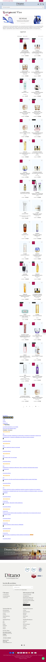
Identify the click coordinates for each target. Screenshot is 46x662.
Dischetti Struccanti (25, 92)
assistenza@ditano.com (7, 642)
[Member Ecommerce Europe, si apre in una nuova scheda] (34, 570)
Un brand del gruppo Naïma (8, 0)
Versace (4, 628)
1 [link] (23, 406)
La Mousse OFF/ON (25, 213)
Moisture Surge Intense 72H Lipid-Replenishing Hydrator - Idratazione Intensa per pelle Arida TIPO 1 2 (37, 133)
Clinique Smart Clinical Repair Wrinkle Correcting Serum (37, 377)
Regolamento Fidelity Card (28, 597)
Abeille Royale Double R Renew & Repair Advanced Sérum (25, 296)
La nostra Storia (6, 594)
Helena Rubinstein (26, 611)
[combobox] (23, 7)
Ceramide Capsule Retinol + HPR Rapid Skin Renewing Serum (25, 336)
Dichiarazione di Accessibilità (28, 600)
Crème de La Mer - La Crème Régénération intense (37, 214)
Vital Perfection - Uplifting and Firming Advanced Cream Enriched (25, 174)
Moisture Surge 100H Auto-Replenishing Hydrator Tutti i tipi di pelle (37, 52)
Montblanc (5, 625)
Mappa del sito (25, 602)
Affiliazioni (25, 603)
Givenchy (25, 625)
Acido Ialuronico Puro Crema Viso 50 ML (37, 153)
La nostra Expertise (6, 596)
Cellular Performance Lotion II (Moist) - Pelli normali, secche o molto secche (25, 356)
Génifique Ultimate (25, 275)
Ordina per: (19, 36)
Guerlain (4, 614)
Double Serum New (25, 234)
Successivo (10, 430)
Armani (4, 613)
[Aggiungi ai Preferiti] (29, 39)
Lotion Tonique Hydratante (37, 315)
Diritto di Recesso (26, 604)
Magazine (41, 0)
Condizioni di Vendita (27, 594)
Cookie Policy (29, 657)
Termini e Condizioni (18, 657)
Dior (3, 621)
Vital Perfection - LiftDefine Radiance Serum (37, 235)
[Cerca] (43, 7)
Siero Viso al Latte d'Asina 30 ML (25, 397)
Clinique (4, 617)
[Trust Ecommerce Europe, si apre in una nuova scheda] (27, 570)
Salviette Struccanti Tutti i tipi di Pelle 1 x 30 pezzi (25, 316)
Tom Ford (25, 628)
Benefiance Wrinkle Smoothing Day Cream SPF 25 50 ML (37, 398)
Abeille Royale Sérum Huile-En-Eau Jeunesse (37, 276)
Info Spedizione (26, 596)
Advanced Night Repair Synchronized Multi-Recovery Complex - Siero (25, 52)
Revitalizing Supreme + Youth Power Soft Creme (37, 113)
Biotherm (25, 613)
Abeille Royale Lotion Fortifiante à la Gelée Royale (25, 153)
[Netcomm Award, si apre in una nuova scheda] (34, 576)
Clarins (24, 617)
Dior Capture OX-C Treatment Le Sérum (25, 377)
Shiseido (24, 614)
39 (35, 406)
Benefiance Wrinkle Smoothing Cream (25, 133)
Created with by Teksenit (23, 658)
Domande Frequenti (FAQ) (28, 599)
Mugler (24, 627)
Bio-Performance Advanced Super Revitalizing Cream (37, 72)
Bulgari (4, 624)
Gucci (24, 622)
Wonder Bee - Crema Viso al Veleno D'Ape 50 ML (37, 296)
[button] (2, 4)
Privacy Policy (24, 589)
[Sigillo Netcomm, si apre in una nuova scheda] (40, 570)
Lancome (25, 621)
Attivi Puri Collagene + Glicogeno (37, 356)
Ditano (31, 656)
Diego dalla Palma (6, 616)
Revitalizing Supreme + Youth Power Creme (25, 72)
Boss (4, 622)
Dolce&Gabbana (6, 610)
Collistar (24, 610)
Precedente (5, 430)
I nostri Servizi (5, 597)
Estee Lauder (25, 616)
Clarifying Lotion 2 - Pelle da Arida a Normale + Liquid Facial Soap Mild (37, 194)
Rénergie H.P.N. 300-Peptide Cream (37, 336)
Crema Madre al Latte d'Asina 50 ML (37, 174)
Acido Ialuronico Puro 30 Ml (25, 193)
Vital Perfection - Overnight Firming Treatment (37, 255)
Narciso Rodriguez (26, 624)
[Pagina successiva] (38, 406)
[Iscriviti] (32, 587)
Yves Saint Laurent (6, 611)
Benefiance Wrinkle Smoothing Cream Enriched (25, 113)
